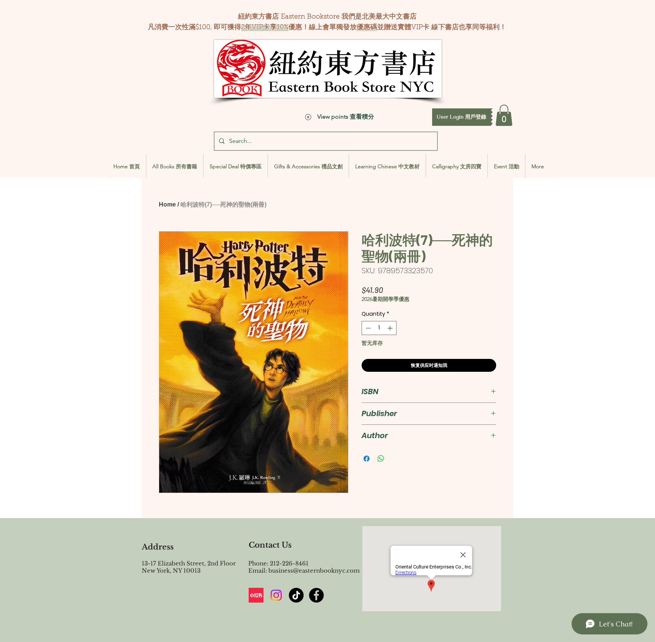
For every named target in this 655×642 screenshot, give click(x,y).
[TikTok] (296, 595)
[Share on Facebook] (366, 458)
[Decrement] (367, 328)
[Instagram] (276, 595)
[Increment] (390, 328)
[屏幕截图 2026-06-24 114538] (256, 595)
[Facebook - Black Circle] (316, 595)
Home (167, 204)
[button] (461, 117)
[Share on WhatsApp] (380, 458)
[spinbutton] (379, 328)
